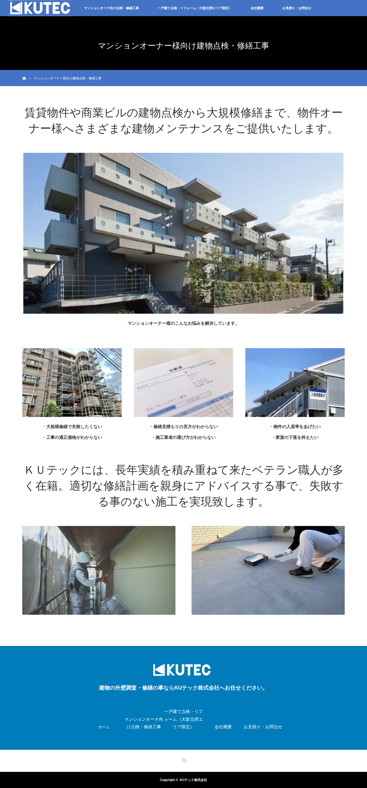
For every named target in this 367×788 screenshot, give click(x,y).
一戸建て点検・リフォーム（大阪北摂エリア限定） (195, 8)
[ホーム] (24, 72)
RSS (183, 759)
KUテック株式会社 (193, 780)
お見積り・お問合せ (296, 8)
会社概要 (257, 8)
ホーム (104, 727)
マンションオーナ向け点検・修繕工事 (111, 8)
